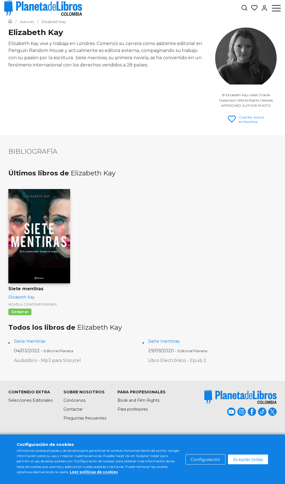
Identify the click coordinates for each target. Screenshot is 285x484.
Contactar (73, 409)
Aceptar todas (248, 459)
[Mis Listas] (253, 8)
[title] (240, 397)
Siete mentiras (29, 341)
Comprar (19, 312)
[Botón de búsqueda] (244, 8)
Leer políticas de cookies (94, 472)
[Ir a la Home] (10, 21)
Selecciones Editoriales (30, 400)
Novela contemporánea (32, 304)
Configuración (205, 459)
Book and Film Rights (138, 400)
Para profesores (132, 409)
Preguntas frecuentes (84, 418)
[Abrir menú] (276, 8)
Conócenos (74, 400)
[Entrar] (263, 8)
